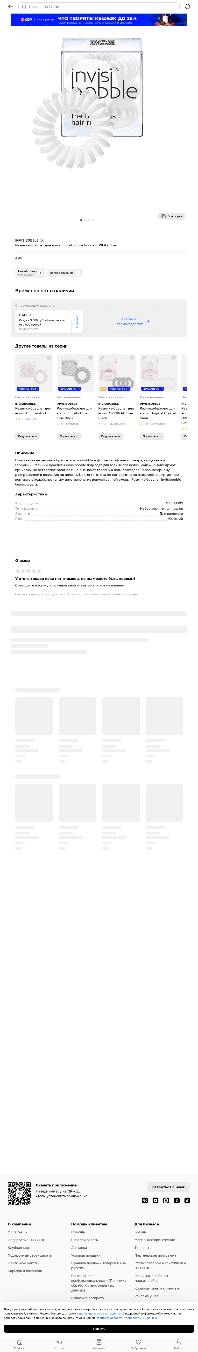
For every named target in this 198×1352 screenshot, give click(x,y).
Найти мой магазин (24, 1263)
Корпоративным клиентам (156, 1288)
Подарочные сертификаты (30, 1255)
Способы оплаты (85, 1240)
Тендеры (141, 1248)
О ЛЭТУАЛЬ (17, 1232)
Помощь (78, 1232)
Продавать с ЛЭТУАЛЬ (26, 1240)
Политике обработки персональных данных (127, 1318)
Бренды (140, 1232)
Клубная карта (20, 1248)
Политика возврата (87, 1298)
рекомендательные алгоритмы (99, 1313)
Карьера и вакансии (25, 1271)
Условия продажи (86, 1255)
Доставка (79, 1248)
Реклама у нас (146, 1296)
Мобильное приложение (154, 1240)
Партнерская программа (155, 1255)
